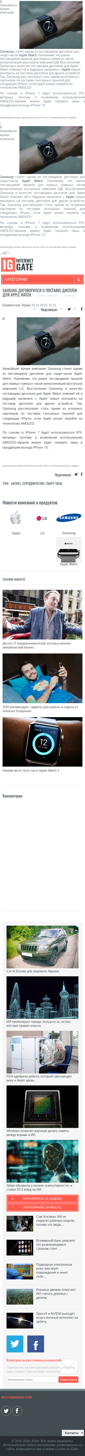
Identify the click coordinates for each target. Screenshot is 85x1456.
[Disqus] (43, 849)
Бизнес (16, 483)
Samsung (6, 51)
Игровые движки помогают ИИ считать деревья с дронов (56, 1293)
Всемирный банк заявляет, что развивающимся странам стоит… (55, 1244)
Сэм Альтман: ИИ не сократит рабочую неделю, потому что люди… (55, 1220)
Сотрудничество (33, 483)
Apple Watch (28, 55)
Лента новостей (48, 295)
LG (57, 62)
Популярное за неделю (42, 1198)
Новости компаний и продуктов (30, 502)
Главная (69, 295)
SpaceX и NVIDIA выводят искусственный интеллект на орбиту (57, 1317)
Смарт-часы (54, 483)
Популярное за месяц (42, 1207)
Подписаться (68, 1379)
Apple (66, 69)
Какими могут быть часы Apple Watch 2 (31, 770)
